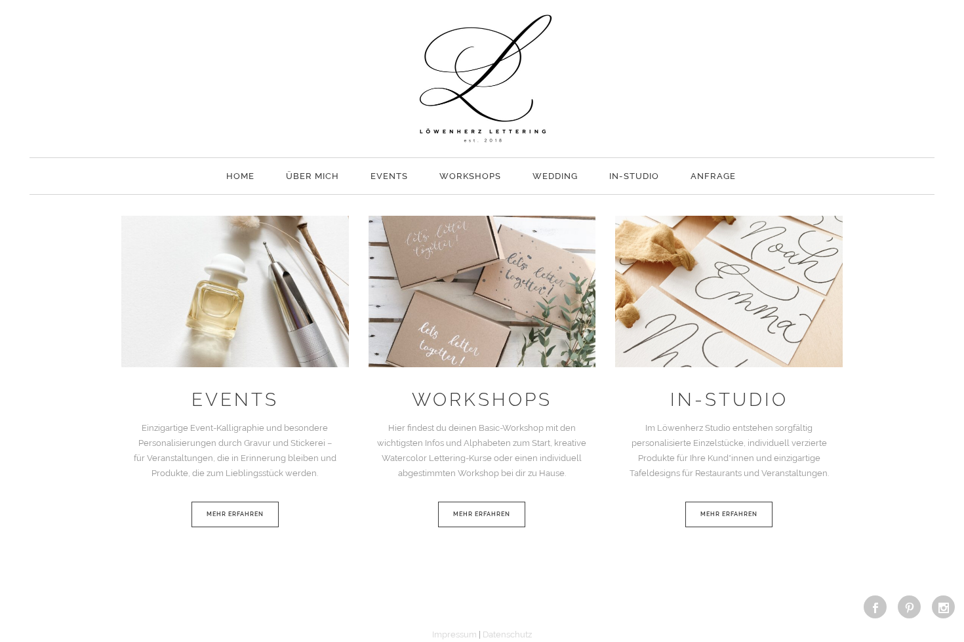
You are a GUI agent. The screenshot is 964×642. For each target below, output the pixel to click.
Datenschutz (507, 634)
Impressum (454, 634)
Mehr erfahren (235, 514)
